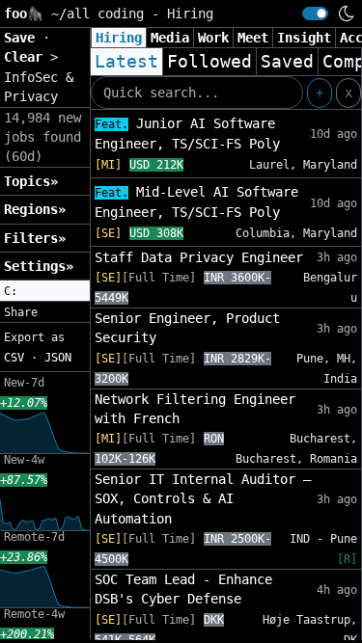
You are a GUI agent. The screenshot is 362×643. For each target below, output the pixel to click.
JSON (57, 357)
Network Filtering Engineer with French (195, 408)
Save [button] (23, 37)
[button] (45, 291)
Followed (209, 61)
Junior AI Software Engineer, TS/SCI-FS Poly (187, 133)
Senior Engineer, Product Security (187, 327)
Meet (252, 37)
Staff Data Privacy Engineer (199, 257)
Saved (287, 61)
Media (170, 37)
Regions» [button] (35, 209)
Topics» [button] (31, 181)
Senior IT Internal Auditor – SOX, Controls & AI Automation (203, 498)
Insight (304, 37)
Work (213, 37)
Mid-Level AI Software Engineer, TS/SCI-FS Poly (196, 202)
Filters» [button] (35, 238)
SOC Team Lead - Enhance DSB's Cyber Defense (183, 589)
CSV (14, 357)
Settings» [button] (38, 266)
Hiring (119, 37)
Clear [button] (27, 57)
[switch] (315, 13)
